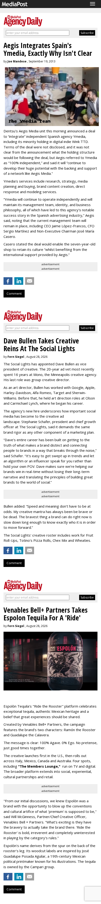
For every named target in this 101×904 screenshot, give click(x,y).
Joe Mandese (17, 61)
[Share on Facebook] (8, 281)
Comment (14, 293)
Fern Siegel (16, 357)
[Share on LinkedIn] (18, 281)
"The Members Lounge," (39, 766)
